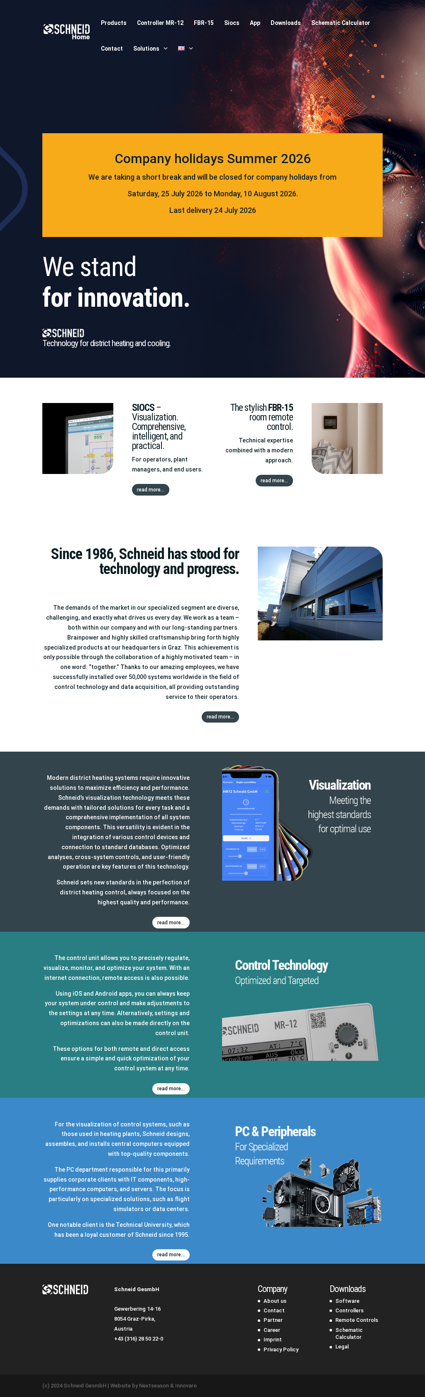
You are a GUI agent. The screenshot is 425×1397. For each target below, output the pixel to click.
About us (275, 1301)
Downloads (286, 23)
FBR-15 (204, 23)
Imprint (273, 1339)
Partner (273, 1320)
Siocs (231, 23)
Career (272, 1330)
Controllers (349, 1310)
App (255, 23)
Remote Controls (356, 1320)
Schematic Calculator (340, 23)
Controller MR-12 (160, 23)
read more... (150, 490)
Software (347, 1301)
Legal (342, 1346)
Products (114, 23)
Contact (112, 49)
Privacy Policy (281, 1349)
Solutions (146, 49)
